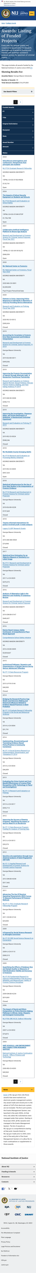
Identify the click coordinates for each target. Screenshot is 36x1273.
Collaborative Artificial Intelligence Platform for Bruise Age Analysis (16, 231)
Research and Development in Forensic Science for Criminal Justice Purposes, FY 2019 (18, 344)
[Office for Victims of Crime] (18, 1216)
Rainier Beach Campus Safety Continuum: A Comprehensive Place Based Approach (16, 632)
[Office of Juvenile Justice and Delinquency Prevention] (7, 1216)
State (4, 136)
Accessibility (5, 1228)
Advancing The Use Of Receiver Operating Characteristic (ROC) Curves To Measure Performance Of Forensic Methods (17, 897)
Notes (5, 1090)
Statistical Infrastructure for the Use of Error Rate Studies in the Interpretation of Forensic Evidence (18, 486)
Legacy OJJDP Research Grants (14, 528)
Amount (6, 147)
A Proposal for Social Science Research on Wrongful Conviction (17, 933)
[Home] (20, 13)
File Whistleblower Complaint (10, 1233)
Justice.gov (5, 1265)
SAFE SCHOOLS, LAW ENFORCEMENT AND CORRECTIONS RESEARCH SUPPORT (17, 1047)
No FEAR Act (5, 1251)
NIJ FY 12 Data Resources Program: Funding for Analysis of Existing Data (16, 828)
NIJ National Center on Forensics (15, 266)
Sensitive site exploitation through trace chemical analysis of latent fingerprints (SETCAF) (18, 858)
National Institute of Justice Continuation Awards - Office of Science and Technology (17, 1055)
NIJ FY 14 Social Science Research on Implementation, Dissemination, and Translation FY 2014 (16, 752)
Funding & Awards (11, 23)
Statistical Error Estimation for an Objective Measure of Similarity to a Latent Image (16, 557)
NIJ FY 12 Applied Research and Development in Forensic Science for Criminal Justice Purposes (16, 865)
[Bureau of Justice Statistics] (18, 1209)
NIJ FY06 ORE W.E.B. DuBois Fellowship (17, 1019)
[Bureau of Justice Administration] (7, 1208)
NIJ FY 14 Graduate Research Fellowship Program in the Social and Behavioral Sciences (17, 712)
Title (4, 118)
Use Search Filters (10, 92)
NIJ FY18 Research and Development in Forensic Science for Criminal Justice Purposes (17, 494)
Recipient (6, 130)
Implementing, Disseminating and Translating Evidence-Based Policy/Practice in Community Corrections (15, 744)
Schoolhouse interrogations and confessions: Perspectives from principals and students (15, 162)
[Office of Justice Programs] (6, 13)
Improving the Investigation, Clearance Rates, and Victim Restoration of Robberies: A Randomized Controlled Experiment (17, 416)
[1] (31, 68)
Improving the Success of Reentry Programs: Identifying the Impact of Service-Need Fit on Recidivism (16, 821)
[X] (9, 1189)
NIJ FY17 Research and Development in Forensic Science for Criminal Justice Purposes (17, 565)
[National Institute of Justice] (29, 1208)
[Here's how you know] (18, 3)
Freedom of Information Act (10, 1256)
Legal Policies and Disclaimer (10, 1246)
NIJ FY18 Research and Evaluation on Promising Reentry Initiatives (16, 457)
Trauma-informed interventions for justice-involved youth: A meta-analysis (17, 524)
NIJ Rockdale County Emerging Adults (17, 452)
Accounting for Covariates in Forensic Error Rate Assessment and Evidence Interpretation (17, 337)
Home (3, 23)
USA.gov (4, 1260)
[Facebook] (4, 1189)
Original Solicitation (10, 124)
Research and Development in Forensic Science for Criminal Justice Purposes (17, 602)
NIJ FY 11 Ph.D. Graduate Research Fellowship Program (15, 905)
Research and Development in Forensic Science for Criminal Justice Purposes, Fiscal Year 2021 (17, 237)
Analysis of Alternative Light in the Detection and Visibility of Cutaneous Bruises (17, 595)
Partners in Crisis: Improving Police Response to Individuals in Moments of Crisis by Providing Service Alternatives (17, 300)
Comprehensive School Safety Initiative (17, 638)
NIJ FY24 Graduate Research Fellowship (17, 168)
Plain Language (6, 1237)
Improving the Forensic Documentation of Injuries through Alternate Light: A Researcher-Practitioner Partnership (17, 375)
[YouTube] (16, 1189)
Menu (31, 13)
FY (18, 112)
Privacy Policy (5, 1242)
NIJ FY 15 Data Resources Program (15, 672)
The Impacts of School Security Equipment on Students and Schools (16, 196)
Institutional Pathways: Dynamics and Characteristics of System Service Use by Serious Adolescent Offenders (18, 666)
